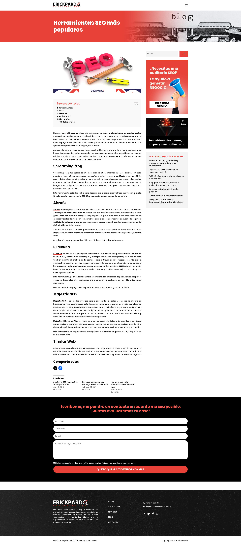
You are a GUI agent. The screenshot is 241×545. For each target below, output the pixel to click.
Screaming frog (66, 108)
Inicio (111, 501)
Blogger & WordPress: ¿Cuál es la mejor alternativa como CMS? (164, 184)
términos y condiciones (86, 540)
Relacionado (69, 122)
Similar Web (64, 119)
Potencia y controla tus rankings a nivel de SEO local (95, 383)
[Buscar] (183, 54)
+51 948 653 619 (153, 503)
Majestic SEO (65, 116)
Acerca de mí (114, 506)
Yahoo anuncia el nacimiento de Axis (166, 195)
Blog (110, 517)
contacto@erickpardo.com (158, 506)
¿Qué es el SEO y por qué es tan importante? (65, 383)
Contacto (113, 522)
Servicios (112, 512)
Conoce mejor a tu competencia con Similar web (122, 384)
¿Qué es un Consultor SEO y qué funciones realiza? (163, 170)
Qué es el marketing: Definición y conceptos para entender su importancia (163, 163)
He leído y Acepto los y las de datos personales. (95, 463)
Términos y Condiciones (86, 463)
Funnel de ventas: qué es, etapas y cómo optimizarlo (166, 142)
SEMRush (63, 113)
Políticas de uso (109, 463)
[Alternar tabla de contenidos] (134, 104)
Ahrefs (62, 111)
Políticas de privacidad (63, 540)
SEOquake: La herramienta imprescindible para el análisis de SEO (166, 200)
